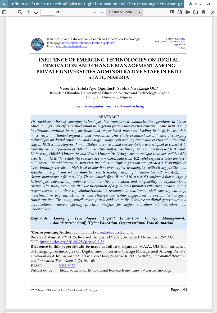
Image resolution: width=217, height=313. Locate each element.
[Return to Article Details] (4, 4)
